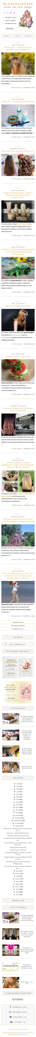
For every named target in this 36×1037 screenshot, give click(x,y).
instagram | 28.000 (19, 1012)
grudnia (17, 815)
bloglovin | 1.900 (20, 1017)
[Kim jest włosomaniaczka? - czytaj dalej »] (18, 330)
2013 (17, 889)
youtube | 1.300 (20, 1022)
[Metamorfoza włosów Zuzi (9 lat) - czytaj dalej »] (18, 175)
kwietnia (18, 879)
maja (17, 876)
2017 (17, 805)
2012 (17, 892)
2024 (18, 786)
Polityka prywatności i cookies (18, 1029)
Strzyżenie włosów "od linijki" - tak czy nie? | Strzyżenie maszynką (27, 934)
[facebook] (4, 13)
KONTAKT (20, 7)
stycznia (18, 886)
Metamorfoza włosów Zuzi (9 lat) (18, 151)
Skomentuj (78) (29, 179)
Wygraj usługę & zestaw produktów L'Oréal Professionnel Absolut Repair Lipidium (18, 464)
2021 (18, 794)
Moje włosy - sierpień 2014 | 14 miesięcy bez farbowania (18, 48)
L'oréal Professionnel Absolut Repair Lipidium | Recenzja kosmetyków (18, 195)
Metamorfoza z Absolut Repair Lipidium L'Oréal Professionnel (27, 751)
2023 (18, 789)
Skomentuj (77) (29, 235)
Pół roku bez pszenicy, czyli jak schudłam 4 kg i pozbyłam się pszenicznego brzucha (18, 575)
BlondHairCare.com (21, 1032)
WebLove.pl (24, 1034)
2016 (17, 807)
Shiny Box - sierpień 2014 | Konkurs (18, 101)
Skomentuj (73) (29, 394)
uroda (17, 35)
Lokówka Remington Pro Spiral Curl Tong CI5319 (18, 409)
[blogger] (14, 13)
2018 (18, 802)
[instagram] (7, 13)
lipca (17, 871)
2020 (18, 797)
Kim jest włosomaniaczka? (18, 306)
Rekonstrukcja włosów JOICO (27, 767)
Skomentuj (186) (29, 616)
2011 (18, 894)
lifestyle (28, 35)
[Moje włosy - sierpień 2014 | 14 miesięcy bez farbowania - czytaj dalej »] (18, 74)
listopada (18, 818)
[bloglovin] (11, 13)
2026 (18, 784)
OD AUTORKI (7, 7)
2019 (18, 799)
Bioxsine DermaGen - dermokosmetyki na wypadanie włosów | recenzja (27, 719)
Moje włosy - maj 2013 (27, 982)
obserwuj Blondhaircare (17, 644)
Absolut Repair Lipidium (24, 224)
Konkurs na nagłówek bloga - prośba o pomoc (27, 966)
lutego (18, 884)
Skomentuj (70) (29, 292)
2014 (17, 812)
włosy (6, 35)
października (18, 820)
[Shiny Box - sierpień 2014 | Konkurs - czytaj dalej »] (18, 126)
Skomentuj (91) (29, 344)
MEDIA (14, 7)
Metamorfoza (10, 23)
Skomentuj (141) (29, 137)
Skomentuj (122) (29, 87)
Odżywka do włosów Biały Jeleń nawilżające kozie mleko (27, 950)
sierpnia (17, 826)
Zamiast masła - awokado (18, 356)
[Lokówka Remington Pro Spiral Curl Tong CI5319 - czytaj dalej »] (18, 435)
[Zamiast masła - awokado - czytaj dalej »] (18, 381)
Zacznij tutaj (10, 17)
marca (18, 881)
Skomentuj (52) (29, 505)
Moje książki (11, 20)
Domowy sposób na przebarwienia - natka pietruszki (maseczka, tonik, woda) (18, 251)
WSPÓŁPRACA (28, 7)
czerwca (18, 873)
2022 (18, 791)
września (18, 823)
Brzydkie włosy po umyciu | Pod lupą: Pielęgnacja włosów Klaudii (18, 520)
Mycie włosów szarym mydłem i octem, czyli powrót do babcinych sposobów (27, 735)
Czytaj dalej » (16, 87)
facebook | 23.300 (19, 1007)
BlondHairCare (18, 3)
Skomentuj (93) (29, 559)
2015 (17, 810)
